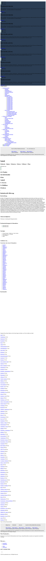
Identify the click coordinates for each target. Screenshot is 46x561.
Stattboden (2, 411)
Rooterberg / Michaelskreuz (5, 371)
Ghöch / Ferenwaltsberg (4, 401)
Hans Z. (4, 261)
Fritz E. (4, 248)
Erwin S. (4, 258)
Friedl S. (4, 273)
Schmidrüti (2, 443)
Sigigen (1, 453)
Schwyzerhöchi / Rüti (4, 361)
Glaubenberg (2, 502)
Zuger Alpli (2, 350)
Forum (6, 125)
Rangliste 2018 (10, 102)
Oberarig (2, 447)
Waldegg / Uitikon (3, 422)
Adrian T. (4, 250)
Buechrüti (2, 407)
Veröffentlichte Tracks (9, 123)
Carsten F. (4, 281)
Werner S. (4, 275)
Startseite (6, 89)
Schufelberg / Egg (3, 392)
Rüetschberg (2, 481)
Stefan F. (4, 276)
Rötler (1, 487)
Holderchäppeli (3, 424)
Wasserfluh (2, 457)
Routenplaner (2, 39)
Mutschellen (2, 434)
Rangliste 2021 (10, 105)
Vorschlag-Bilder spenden (11, 142)
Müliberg (2, 380)
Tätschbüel (2, 466)
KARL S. (4, 244)
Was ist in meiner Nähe (9, 118)
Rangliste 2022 (10, 106)
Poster (6, 94)
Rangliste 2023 (10, 107)
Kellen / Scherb (3, 462)
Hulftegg (2, 432)
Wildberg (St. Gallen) (4, 512)
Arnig (1, 518)
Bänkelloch (2, 514)
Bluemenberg (2, 472)
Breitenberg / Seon (3, 516)
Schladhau (2, 388)
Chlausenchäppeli (3, 346)
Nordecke (2, 373)
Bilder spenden (7, 139)
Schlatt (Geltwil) (3, 403)
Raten (1, 342)
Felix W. (4, 288)
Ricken (1, 415)
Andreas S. (5, 247)
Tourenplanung (7, 122)
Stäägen (1, 455)
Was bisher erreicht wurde (11, 113)
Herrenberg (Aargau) (4, 439)
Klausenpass (2, 390)
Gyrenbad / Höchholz (4, 460)
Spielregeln (7, 133)
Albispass (2, 377)
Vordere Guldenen (3, 378)
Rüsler (1, 497)
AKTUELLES (5, 124)
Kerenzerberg (2, 417)
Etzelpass (2, 359)
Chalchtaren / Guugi (4, 426)
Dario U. (4, 285)
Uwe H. (4, 286)
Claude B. (4, 270)
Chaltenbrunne (3, 438)
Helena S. (4, 283)
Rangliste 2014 (10, 98)
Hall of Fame (7, 110)
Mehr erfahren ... (14, 151)
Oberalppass (2, 510)
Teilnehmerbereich (8, 91)
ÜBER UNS (5, 129)
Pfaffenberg (2, 504)
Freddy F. (4, 277)
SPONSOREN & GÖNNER (8, 134)
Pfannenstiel (2, 375)
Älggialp (2, 493)
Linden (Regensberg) (4, 491)
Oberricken (2, 413)
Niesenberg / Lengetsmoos (5, 430)
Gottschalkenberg (3, 348)
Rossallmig (2, 340)
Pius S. (4, 278)
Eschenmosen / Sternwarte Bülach (6, 500)
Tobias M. (4, 260)
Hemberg (2, 483)
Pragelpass (2, 369)
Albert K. (4, 280)
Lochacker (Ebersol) (4, 495)
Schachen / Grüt (3, 396)
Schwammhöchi (3, 384)
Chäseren (2, 506)
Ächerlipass (2, 405)
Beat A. (4, 245)
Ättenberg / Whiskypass (4, 409)
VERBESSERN (6, 137)
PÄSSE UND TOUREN (7, 116)
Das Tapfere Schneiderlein (12, 114)
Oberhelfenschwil (3, 479)
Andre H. (4, 267)
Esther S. (4, 274)
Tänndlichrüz (2, 337)
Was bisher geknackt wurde (12, 112)
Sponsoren (7, 135)
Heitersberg (2, 470)
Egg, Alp (2, 418)
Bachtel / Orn (2, 386)
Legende (6, 119)
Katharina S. (5, 246)
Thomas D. (5, 289)
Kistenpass (2, 352)
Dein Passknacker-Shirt (9, 128)
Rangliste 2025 (10, 109)
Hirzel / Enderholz (3, 365)
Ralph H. (4, 259)
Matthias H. (5, 279)
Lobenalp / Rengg (3, 489)
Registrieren (7, 90)
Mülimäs (2, 468)
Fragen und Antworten (9, 92)
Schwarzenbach (3, 436)
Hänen (1, 464)
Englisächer (2, 420)
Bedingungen (7, 95)
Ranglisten (7, 93)
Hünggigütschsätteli (3, 356)
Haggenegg (2, 338)
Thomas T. (5, 269)
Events (6, 126)
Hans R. (4, 271)
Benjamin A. (5, 265)
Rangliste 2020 (10, 104)
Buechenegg (2, 382)
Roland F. (4, 284)
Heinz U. (4, 262)
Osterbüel (2, 519)
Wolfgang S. (5, 282)
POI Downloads (8, 121)
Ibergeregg (2, 354)
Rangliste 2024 (10, 108)
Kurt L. (4, 264)
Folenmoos (2, 451)
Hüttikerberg (2, 476)
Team (6, 132)
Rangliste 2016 (10, 100)
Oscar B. (4, 272)
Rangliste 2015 (10, 99)
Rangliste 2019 (10, 103)
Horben (1, 394)
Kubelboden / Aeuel (4, 508)
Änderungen (7, 127)
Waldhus (2, 428)
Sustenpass (2, 474)
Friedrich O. (5, 263)
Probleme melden (8, 143)
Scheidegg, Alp (3, 399)
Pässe (6, 117)
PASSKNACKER (6, 88)
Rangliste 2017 (10, 101)
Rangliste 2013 (10, 97)
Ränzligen (2, 478)
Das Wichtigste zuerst (11, 111)
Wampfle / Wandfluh (4, 485)
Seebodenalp (2, 367)
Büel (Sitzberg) (3, 445)
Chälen (1, 344)
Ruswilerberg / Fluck (4, 441)
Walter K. (4, 287)
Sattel (1, 335)
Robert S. (4, 268)
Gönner (6, 136)
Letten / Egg (2, 449)
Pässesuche (2, 11)
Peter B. (4, 249)
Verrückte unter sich (10, 115)
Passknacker (2, 67)
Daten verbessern (8, 138)
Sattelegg (2, 363)
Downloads (7, 120)
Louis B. (4, 266)
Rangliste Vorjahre (8, 96)
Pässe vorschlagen (8, 140)
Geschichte (7, 130)
